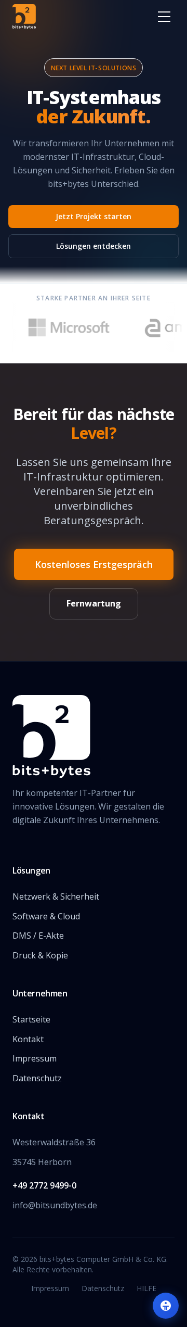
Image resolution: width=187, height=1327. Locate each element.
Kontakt (28, 1039)
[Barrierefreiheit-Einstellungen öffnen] (166, 1306)
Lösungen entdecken (93, 246)
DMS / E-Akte (38, 935)
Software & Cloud (46, 916)
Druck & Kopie (40, 955)
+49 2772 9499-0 (44, 1185)
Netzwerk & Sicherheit (55, 896)
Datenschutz (37, 1078)
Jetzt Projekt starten (93, 216)
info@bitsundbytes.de (54, 1205)
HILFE (146, 1288)
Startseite (31, 1019)
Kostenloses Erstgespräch (94, 564)
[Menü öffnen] (164, 16)
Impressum (34, 1058)
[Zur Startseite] (45, 16)
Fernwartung (93, 603)
